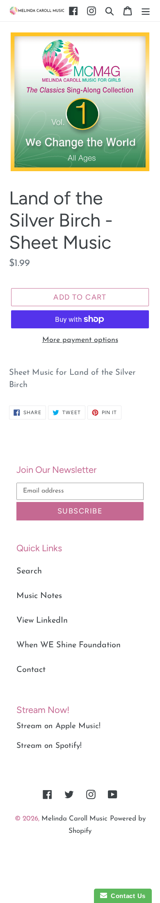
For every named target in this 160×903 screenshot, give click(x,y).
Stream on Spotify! (49, 746)
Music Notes (39, 596)
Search (29, 571)
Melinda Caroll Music (74, 818)
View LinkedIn (42, 621)
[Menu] (146, 10)
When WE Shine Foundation (68, 645)
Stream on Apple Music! (58, 726)
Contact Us (126, 895)
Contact (31, 670)
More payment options (80, 340)
